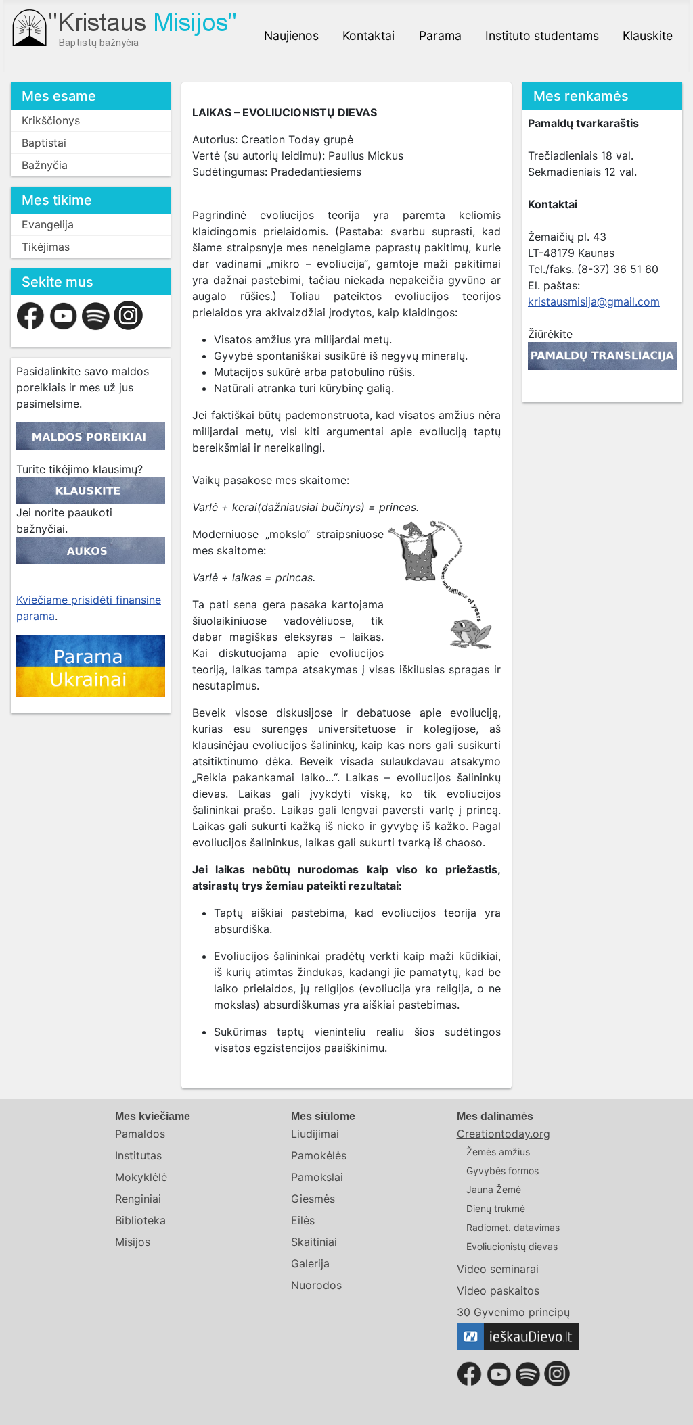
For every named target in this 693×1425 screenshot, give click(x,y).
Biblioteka (140, 1220)
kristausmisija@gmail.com (594, 301)
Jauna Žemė (493, 1189)
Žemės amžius (498, 1151)
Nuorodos (316, 1285)
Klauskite (648, 35)
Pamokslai (317, 1177)
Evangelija (48, 224)
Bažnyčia (45, 165)
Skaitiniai (314, 1242)
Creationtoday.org (503, 1133)
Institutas (138, 1155)
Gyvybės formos (502, 1170)
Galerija (310, 1263)
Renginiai (138, 1198)
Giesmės (313, 1198)
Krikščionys (51, 120)
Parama (440, 35)
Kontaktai (368, 35)
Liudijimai (315, 1133)
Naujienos (291, 35)
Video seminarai (498, 1269)
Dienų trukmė (495, 1208)
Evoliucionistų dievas (512, 1246)
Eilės (303, 1220)
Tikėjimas (46, 246)
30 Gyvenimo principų (513, 1312)
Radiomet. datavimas (513, 1227)
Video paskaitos (498, 1290)
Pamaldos (140, 1133)
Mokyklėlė (141, 1177)
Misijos (132, 1242)
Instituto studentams (542, 35)
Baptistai (44, 142)
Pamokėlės (318, 1155)
